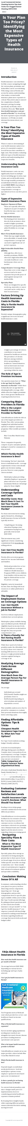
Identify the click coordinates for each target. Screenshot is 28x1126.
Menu (3, 12)
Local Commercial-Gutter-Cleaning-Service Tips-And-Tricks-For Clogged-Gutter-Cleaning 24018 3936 (11, 5)
